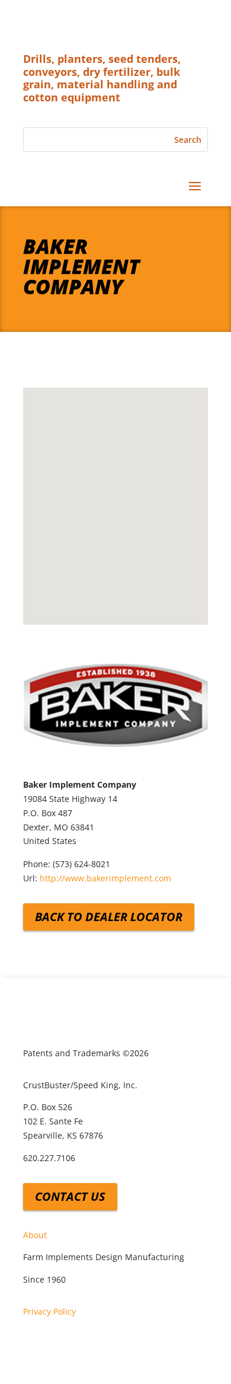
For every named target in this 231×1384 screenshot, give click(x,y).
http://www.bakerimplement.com (105, 878)
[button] (115, 496)
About (35, 1235)
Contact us (70, 1196)
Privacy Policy (49, 1311)
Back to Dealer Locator (108, 917)
